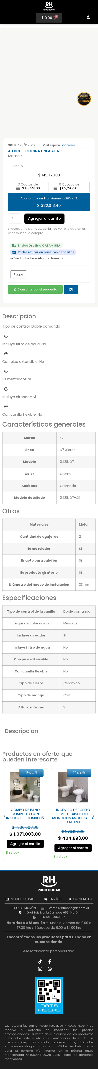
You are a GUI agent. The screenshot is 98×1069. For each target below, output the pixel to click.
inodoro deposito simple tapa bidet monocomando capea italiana (73, 816)
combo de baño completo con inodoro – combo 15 (25, 813)
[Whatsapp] (49, 969)
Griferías (69, 145)
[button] (10, 18)
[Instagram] (40, 969)
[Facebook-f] (49, 961)
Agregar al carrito (44, 218)
